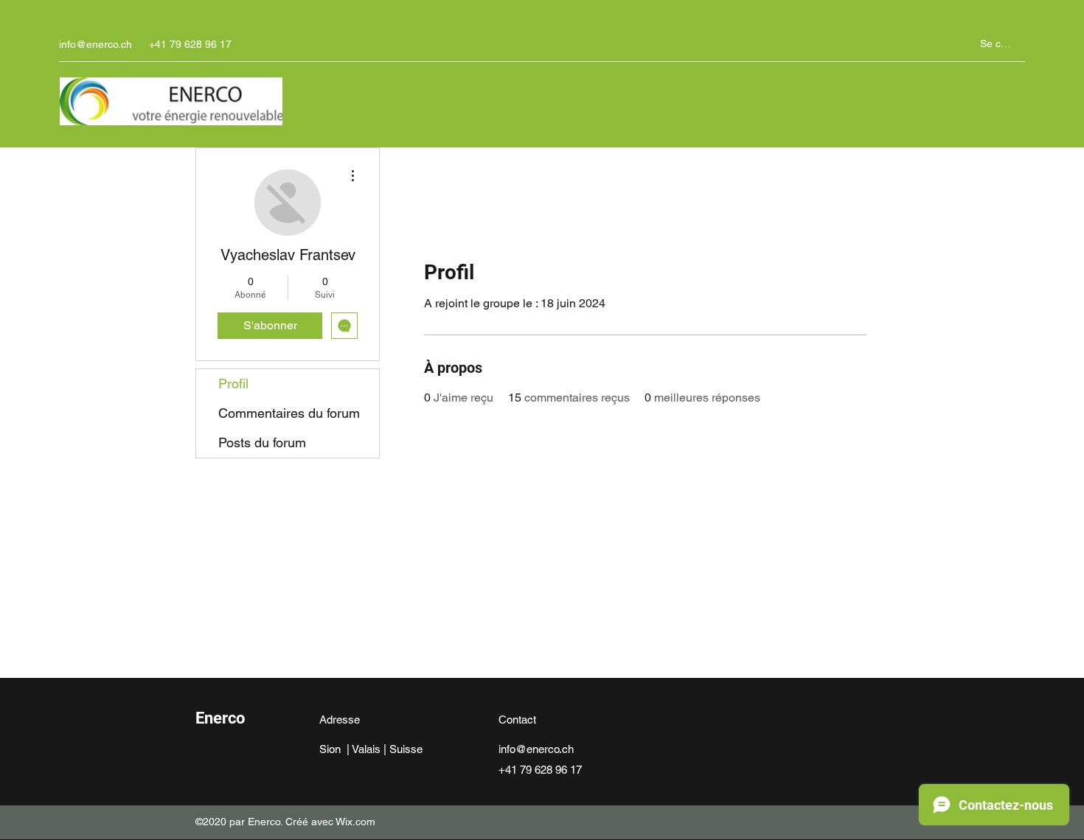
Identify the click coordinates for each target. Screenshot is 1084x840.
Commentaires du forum (289, 413)
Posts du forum (262, 442)
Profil (233, 383)
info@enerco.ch (95, 44)
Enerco (220, 718)
